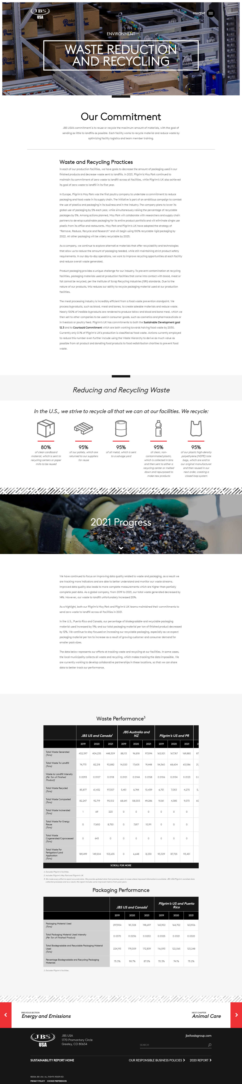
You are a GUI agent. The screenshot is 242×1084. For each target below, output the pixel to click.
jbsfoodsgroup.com (199, 1035)
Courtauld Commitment (87, 327)
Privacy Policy (37, 1081)
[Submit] (210, 1045)
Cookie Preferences (57, 1081)
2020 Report (199, 1060)
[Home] (40, 13)
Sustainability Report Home (52, 1060)
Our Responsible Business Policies (155, 1060)
